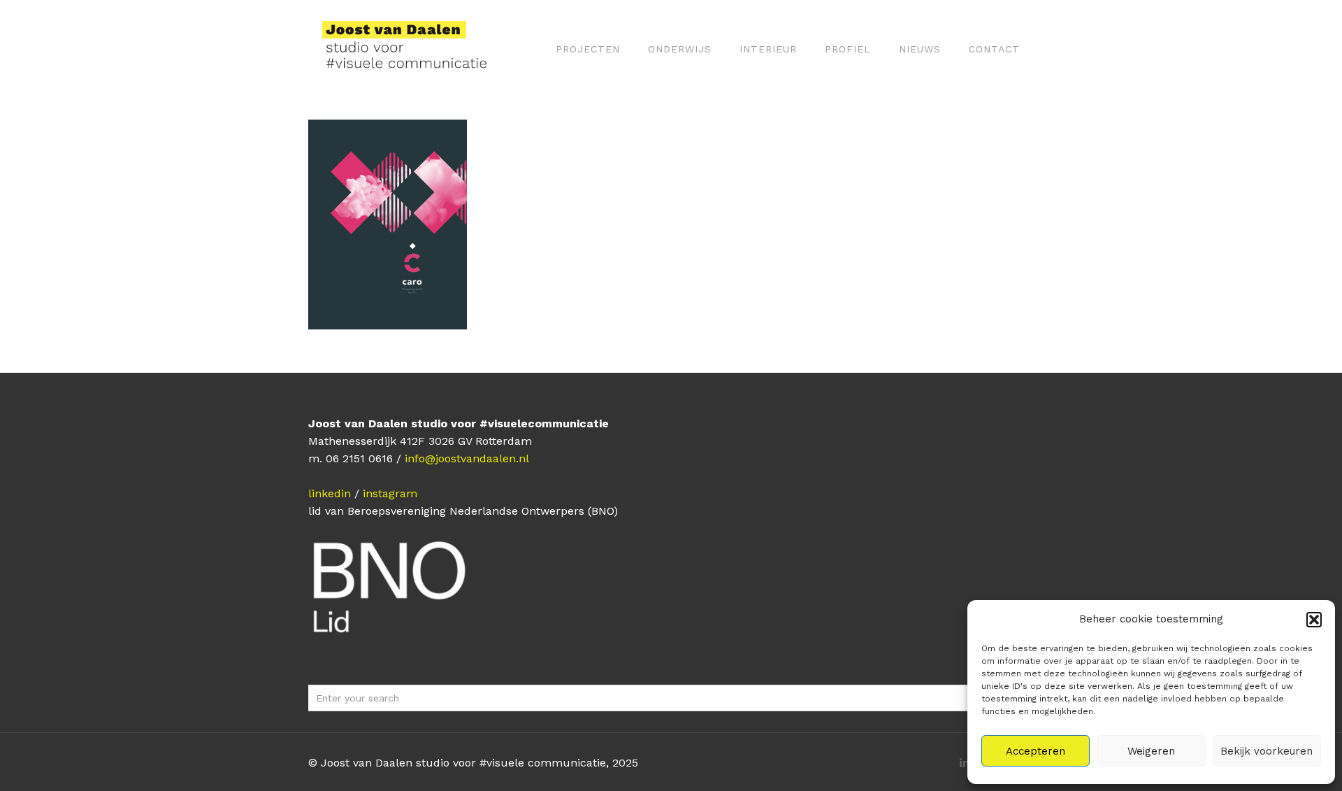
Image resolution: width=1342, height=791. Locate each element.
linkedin (329, 493)
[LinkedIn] (964, 763)
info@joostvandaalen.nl (467, 458)
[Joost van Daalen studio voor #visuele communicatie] (413, 49)
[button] (1314, 620)
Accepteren (1035, 751)
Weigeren (1151, 751)
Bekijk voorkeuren (1266, 751)
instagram (390, 493)
